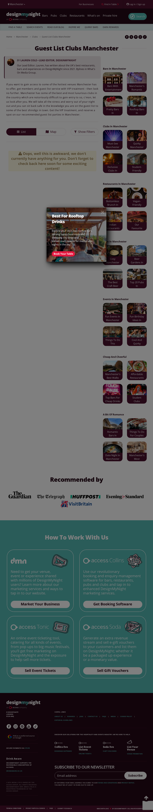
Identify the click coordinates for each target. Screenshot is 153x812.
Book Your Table (63, 253)
